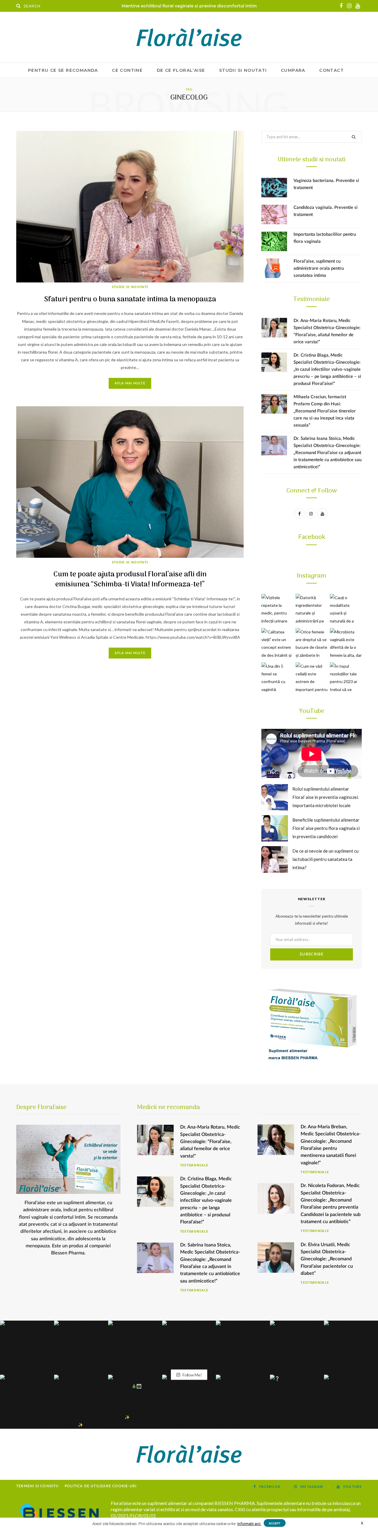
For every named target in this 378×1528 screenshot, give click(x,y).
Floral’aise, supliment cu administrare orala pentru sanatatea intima (319, 268)
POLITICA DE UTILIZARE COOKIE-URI (100, 1486)
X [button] (362, 1523)
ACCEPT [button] (275, 1523)
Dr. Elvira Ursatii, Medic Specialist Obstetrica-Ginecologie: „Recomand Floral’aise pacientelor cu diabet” (327, 1259)
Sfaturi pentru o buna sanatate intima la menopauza (130, 299)
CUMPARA (293, 70)
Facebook (311, 536)
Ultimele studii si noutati (312, 160)
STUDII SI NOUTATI (243, 70)
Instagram (311, 576)
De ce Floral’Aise (181, 70)
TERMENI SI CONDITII (37, 1486)
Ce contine (127, 70)
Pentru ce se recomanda (63, 70)
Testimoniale (311, 299)
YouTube (311, 711)
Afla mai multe (130, 383)
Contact (331, 70)
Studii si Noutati (130, 287)
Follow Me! (192, 1374)
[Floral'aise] (189, 37)
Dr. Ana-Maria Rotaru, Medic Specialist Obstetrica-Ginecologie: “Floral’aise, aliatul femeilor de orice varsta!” (210, 1141)
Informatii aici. (249, 1524)
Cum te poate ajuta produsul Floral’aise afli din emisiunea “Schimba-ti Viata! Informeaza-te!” (129, 579)
